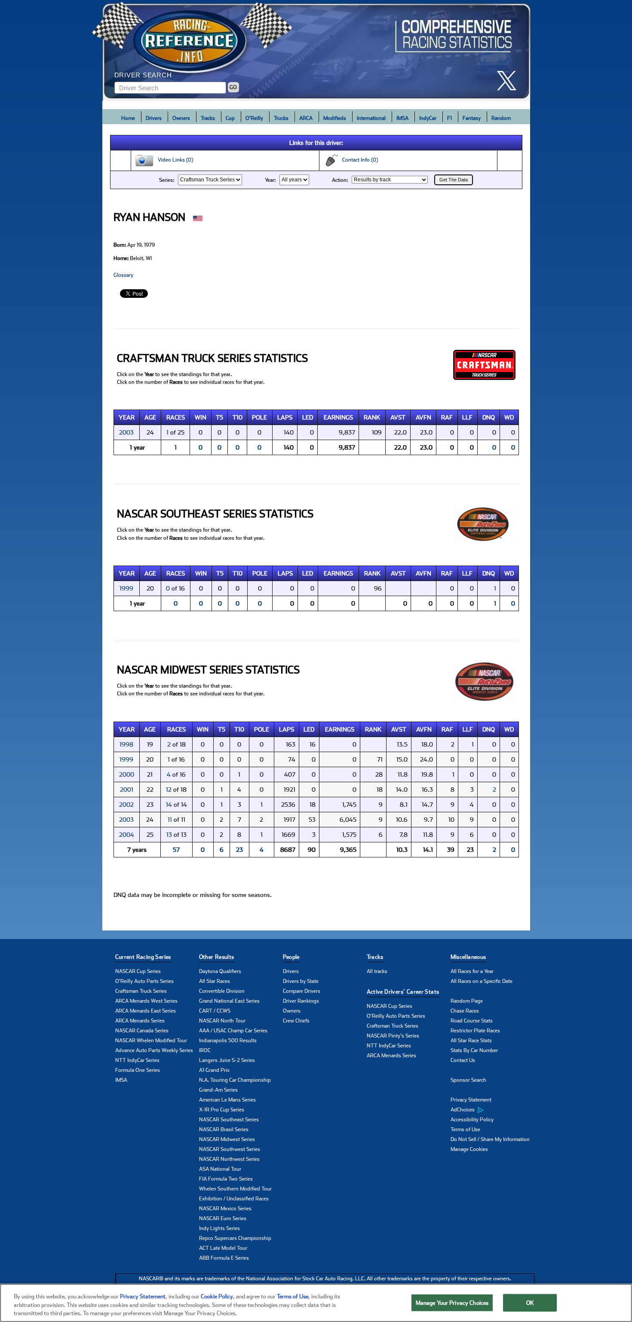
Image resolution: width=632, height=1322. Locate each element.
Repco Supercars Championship (235, 1238)
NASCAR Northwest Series (229, 1159)
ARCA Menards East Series (145, 1011)
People (291, 957)
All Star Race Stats (471, 1040)
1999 (126, 588)
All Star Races (214, 981)
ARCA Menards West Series (146, 1001)
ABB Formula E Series (224, 1258)
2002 (126, 804)
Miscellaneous (468, 957)
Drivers (154, 118)
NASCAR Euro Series (222, 1218)
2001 (126, 789)
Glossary (123, 275)
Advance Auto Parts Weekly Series (154, 1050)
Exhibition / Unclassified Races (234, 1199)
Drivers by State (301, 981)
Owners (181, 118)
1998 (126, 744)
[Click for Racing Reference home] (316, 50)
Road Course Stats (472, 1021)
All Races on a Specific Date (481, 981)
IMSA (402, 118)
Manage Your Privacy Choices (452, 1302)
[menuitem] (492, 1110)
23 (239, 849)
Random (501, 118)
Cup (230, 118)
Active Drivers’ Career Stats (403, 991)
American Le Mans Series (227, 1100)
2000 (126, 774)
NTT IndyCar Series (137, 1060)
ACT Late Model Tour (223, 1248)
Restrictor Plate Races (475, 1031)
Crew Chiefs (296, 1021)
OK (530, 1302)
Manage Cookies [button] (469, 1149)
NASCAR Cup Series (138, 971)
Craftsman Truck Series (141, 991)
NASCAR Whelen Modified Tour (151, 1040)
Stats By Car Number (474, 1050)
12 (169, 789)
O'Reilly (254, 118)
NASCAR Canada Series (142, 1031)
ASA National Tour (220, 1169)
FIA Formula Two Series (226, 1179)
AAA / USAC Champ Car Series (233, 1031)
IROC (205, 1050)
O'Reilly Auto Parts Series (144, 981)
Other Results (216, 957)
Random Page (467, 1001)
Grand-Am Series (218, 1090)
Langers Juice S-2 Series (227, 1060)
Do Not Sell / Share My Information (490, 1139)
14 (169, 804)
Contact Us (463, 1060)
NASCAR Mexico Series (225, 1209)
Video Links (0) (173, 160)
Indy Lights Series (219, 1228)
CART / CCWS (214, 1011)
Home (128, 118)
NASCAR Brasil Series (224, 1129)
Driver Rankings (301, 1001)
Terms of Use (465, 1129)
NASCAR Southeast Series (229, 1120)
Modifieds (334, 118)
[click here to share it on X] (510, 80)
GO (233, 87)
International (371, 118)
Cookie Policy (217, 1296)
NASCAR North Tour (222, 1021)
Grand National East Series (229, 1001)
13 (169, 834)
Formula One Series (137, 1070)
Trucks (281, 118)
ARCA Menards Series (140, 1021)
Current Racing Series (143, 957)
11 (170, 819)
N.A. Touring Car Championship (235, 1080)
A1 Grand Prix (214, 1070)
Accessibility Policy (472, 1120)
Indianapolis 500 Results (228, 1040)
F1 (449, 118)
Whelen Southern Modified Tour (235, 1189)
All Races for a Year (472, 971)
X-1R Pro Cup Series (221, 1110)
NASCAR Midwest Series (227, 1139)
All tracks (377, 971)
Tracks (208, 118)
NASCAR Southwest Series (229, 1149)
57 (176, 849)
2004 (126, 834)
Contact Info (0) (358, 160)
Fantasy (472, 118)
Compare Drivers (301, 991)
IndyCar (427, 118)
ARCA (306, 118)
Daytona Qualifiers (220, 971)
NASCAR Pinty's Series (393, 1036)
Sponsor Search (468, 1080)
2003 (126, 432)
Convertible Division (222, 991)
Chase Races (465, 1011)
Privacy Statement (471, 1100)
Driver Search (143, 75)
